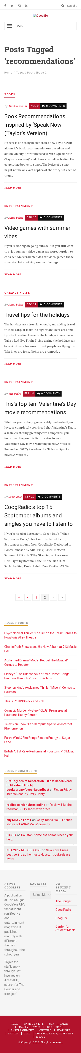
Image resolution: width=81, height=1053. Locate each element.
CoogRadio (15, 496)
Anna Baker (15, 217)
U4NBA (11, 835)
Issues (40, 1036)
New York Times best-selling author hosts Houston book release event (38, 854)
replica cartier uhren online (25, 805)
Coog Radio (63, 909)
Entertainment (22, 1030)
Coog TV (61, 918)
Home (8, 72)
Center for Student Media (66, 928)
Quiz (27, 1033)
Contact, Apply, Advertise (54, 1033)
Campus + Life (34, 1023)
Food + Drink (55, 1027)
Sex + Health (58, 1023)
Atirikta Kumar (17, 106)
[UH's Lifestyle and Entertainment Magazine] (40, 15)
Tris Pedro (14, 393)
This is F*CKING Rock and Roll (24, 701)
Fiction (13, 1033)
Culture (45, 1030)
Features (63, 1030)
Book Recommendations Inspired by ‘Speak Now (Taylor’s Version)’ (34, 124)
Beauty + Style (29, 1027)
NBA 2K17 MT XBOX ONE (23, 850)
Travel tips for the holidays (37, 315)
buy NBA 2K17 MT (19, 820)
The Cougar (63, 901)
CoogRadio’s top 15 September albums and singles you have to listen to (38, 515)
